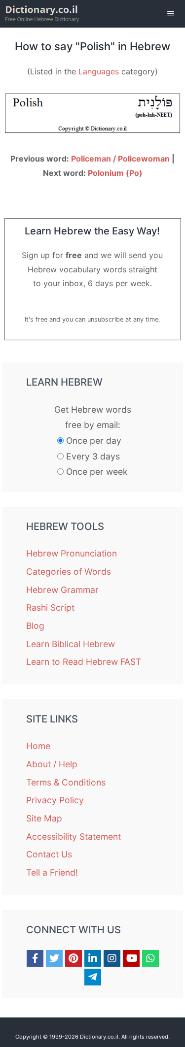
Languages (98, 71)
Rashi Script (50, 607)
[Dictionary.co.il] (42, 14)
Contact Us (49, 854)
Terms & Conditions (66, 782)
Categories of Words (68, 571)
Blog (35, 626)
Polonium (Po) (115, 173)
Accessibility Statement (73, 836)
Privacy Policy (55, 800)
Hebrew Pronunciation (71, 553)
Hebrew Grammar (62, 590)
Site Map (44, 818)
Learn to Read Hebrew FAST (83, 661)
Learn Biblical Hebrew (70, 644)
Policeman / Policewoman (120, 159)
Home (38, 746)
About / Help (51, 764)
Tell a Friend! (52, 872)
